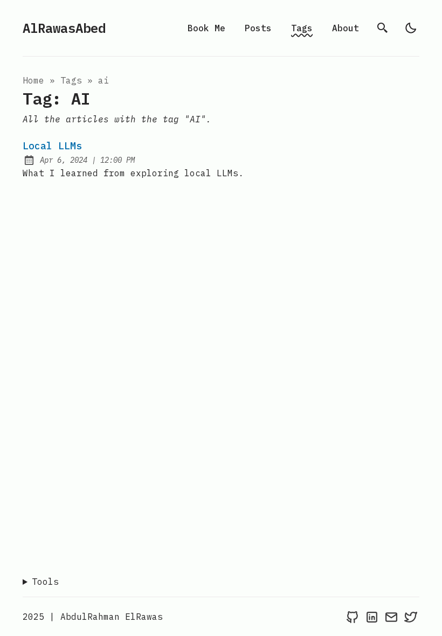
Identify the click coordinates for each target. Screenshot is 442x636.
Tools (45, 581)
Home (33, 80)
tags (71, 80)
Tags (302, 28)
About (345, 28)
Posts (258, 28)
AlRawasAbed (64, 28)
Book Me (206, 28)
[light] (410, 28)
